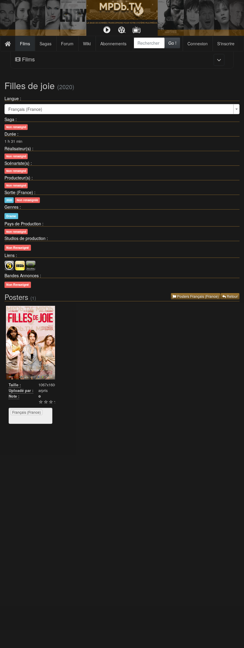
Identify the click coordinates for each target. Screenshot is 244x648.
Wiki (87, 43)
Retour (232, 296)
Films (25, 43)
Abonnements (113, 43)
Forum (67, 43)
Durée (10, 134)
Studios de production (25, 238)
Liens (9, 255)
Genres (11, 207)
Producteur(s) (17, 178)
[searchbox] (18, 419)
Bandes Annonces (21, 275)
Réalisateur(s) (17, 148)
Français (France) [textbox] (25, 109)
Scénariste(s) (16, 163)
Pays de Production (22, 224)
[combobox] (149, 43)
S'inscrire (225, 43)
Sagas (45, 43)
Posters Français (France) (197, 296)
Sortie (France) (18, 192)
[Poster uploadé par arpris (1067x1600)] (30, 342)
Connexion (197, 43)
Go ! (172, 43)
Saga (9, 119)
